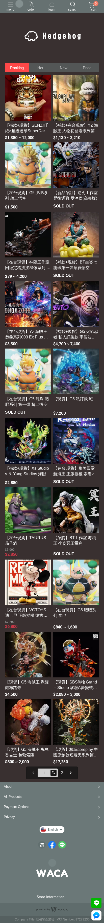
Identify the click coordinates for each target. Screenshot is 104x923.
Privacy (9, 817)
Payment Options (16, 807)
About (8, 786)
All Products (13, 797)
